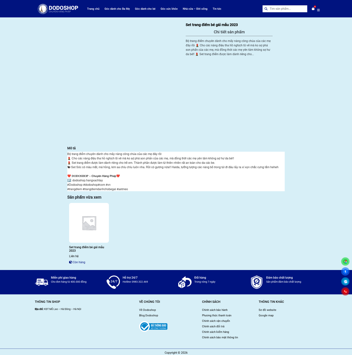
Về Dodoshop (147, 310)
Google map (266, 315)
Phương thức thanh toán (216, 315)
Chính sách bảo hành (215, 310)
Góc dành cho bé (145, 8)
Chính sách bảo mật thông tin (220, 337)
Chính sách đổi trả (213, 326)
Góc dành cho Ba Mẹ (117, 8)
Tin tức (217, 8)
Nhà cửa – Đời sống (195, 8)
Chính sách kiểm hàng (215, 332)
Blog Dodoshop (148, 315)
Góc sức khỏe (169, 8)
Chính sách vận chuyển (216, 321)
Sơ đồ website (267, 310)
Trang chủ (93, 8)
